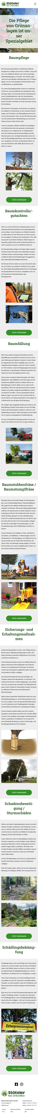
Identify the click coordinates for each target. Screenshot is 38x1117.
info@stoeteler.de (27, 1100)
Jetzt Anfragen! (19, 200)
